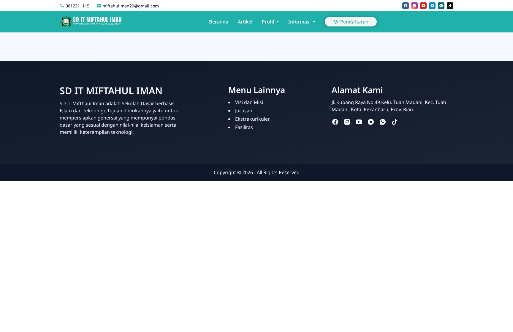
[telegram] (432, 5)
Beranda (218, 21)
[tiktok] (450, 5)
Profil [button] (268, 21)
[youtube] (423, 5)
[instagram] (414, 5)
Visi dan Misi (249, 102)
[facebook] (405, 5)
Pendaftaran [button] (354, 21)
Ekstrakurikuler (252, 119)
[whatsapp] (441, 5)
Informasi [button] (299, 21)
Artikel (245, 21)
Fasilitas (244, 127)
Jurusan (243, 110)
